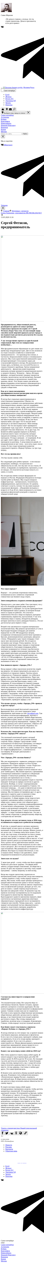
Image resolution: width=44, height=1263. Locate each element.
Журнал (8, 97)
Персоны (8, 105)
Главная (6, 211)
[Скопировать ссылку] (25, 1133)
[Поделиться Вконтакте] (11, 1133)
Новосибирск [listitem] (6, 123)
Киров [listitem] (3, 129)
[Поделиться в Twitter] (7, 1133)
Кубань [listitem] (3, 119)
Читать (8, 103)
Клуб (7, 95)
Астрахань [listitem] (5, 117)
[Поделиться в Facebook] (2, 1133)
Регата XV (9, 99)
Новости (8, 1145)
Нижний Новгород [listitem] (8, 125)
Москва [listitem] (4, 131)
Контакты (9, 1149)
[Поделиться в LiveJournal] (20, 1133)
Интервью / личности (20, 211)
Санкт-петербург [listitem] (7, 115)
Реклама (8, 1147)
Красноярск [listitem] (5, 121)
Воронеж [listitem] (4, 127)
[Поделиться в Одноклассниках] (16, 1133)
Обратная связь (11, 1151)
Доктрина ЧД (10, 101)
